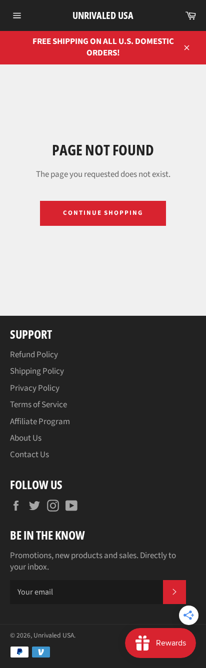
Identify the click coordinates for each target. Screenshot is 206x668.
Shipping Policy (37, 371)
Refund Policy (34, 355)
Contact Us (29, 455)
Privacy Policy (35, 388)
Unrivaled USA (103, 15)
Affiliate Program (40, 422)
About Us (26, 438)
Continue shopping (103, 212)
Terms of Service (38, 405)
